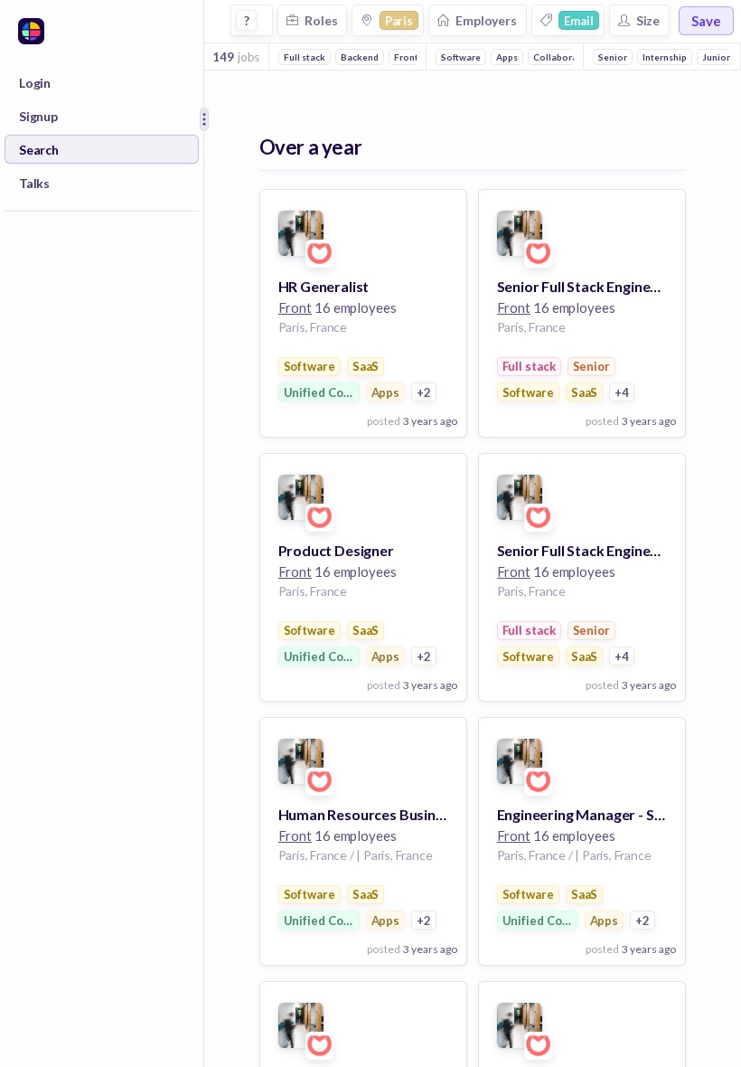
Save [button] (706, 21)
